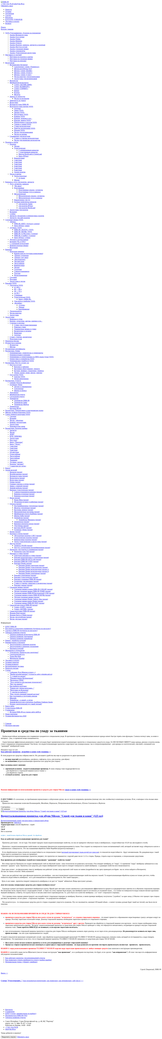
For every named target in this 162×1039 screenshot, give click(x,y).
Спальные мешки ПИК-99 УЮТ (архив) (29, 603)
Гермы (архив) (15, 482)
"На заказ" (18, 186)
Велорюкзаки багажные (19, 65)
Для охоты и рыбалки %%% (24, 301)
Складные (18, 269)
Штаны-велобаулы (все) (23, 69)
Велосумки (14, 102)
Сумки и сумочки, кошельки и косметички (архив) (33, 583)
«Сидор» (22, 305)
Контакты (9, 17)
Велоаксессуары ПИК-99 (19, 104)
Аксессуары (14, 315)
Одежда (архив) (15, 504)
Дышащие (13, 460)
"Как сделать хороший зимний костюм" (25, 694)
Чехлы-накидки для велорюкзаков (27, 77)
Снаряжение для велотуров (20, 136)
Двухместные (19, 261)
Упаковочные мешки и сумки (25, 329)
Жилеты (17, 94)
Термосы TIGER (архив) (23, 545)
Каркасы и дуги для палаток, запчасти (19, 182)
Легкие (17, 146)
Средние (13, 416)
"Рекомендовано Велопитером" (21, 678)
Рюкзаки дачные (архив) (23, 585)
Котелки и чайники (21, 367)
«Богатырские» (20, 259)
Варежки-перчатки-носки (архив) (26, 524)
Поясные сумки (20, 327)
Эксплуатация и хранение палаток (23, 644)
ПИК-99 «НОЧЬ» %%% (23, 232)
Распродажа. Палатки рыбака (16, 428)
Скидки (8, 15)
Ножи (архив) (15, 498)
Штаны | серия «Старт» (23, 75)
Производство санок (17, 426)
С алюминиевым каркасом (29, 150)
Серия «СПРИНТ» (21, 89)
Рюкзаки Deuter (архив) (23, 563)
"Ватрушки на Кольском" (19, 690)
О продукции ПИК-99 (13, 708)
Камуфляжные (24, 309)
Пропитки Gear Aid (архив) (24, 551)
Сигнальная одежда (17, 396)
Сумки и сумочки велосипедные (26, 138)
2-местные (18, 162)
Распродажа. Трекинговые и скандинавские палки (24, 410)
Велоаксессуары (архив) (19, 476)
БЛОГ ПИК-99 (10, 627)
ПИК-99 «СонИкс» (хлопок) (24, 236)
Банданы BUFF (15, 408)
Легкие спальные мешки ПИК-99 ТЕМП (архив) (32, 591)
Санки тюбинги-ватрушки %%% (17, 414)
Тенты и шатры (15, 174)
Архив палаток (19, 172)
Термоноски (14, 406)
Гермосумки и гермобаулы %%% (22, 359)
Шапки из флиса (20, 391)
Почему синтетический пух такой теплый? (26, 704)
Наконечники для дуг (22, 200)
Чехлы (12, 432)
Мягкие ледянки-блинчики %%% (17, 412)
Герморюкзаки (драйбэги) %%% (22, 361)
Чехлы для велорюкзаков (23, 132)
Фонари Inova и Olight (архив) (21, 615)
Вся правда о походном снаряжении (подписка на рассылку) (28, 628)
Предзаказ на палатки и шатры (21, 57)
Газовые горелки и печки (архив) (22, 484)
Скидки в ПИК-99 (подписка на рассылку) (21, 630)
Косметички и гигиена (22, 331)
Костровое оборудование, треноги (27, 369)
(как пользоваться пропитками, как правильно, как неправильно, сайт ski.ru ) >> (42, 981)
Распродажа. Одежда (13, 381)
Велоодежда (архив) (17, 478)
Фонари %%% (19, 130)
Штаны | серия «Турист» (23, 73)
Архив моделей (11, 470)
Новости (8, 9)
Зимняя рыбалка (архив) (19, 488)
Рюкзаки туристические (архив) (26, 577)
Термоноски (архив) (21, 522)
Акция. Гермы (15, 39)
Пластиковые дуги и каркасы (30, 192)
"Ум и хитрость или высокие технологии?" (26, 682)
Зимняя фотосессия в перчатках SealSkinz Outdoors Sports (31, 702)
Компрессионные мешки (19, 245)
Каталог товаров (7, 29)
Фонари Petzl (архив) (17, 613)
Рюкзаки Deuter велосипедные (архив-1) (34, 569)
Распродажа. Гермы (12, 351)
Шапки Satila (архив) (22, 516)
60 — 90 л (18, 289)
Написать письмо (11, 668)
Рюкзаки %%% (11, 283)
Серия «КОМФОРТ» (22, 87)
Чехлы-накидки (15, 313)
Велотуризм (9, 63)
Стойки (12, 214)
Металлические (20, 194)
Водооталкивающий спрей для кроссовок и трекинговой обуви (25, 821)
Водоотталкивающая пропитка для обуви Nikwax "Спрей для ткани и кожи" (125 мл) (52, 815)
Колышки (13, 212)
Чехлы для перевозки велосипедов (27, 140)
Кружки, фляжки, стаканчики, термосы (29, 371)
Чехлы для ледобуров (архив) (21, 617)
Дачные (21, 307)
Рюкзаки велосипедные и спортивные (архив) (31, 557)
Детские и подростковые (19, 240)
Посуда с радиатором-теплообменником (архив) (32, 547)
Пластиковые (19, 188)
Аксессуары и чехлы (17, 281)
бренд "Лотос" (15, 444)
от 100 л (17, 287)
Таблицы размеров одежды (15, 632)
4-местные (18, 166)
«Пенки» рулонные (21, 255)
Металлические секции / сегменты (32, 196)
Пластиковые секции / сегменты (31, 190)
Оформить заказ (7, 6)
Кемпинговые (19, 158)
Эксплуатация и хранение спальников (24, 646)
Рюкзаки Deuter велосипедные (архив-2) (34, 571)
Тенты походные (20, 176)
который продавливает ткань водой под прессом (80, 852)
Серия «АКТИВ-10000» (23, 85)
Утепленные (18, 389)
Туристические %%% (22, 297)
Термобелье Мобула (21, 404)
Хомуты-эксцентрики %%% (24, 128)
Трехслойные (15, 458)
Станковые (18, 295)
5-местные (18, 168)
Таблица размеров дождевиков (21, 636)
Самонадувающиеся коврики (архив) (28, 492)
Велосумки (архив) (17, 480)
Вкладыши (14, 247)
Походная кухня (16, 339)
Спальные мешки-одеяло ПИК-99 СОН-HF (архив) (33, 589)
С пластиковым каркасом (28, 152)
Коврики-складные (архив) (24, 496)
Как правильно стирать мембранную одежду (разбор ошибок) (28, 960)
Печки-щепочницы (21, 379)
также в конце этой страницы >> (78, 790)
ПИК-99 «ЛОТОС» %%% (23, 230)
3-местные (18, 164)
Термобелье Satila (20, 402)
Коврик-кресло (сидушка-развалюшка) (28, 253)
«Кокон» (13, 222)
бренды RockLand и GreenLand (30, 154)
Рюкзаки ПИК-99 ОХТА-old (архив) (27, 559)
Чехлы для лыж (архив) (18, 619)
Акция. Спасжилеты (17, 51)
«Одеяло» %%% (16, 228)
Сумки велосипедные (22, 126)
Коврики (8, 249)
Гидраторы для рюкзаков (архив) (26, 581)
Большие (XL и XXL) (18, 242)
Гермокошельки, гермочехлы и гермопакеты (26, 353)
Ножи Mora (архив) (21, 500)
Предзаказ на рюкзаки (18, 61)
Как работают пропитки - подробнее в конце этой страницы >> (26, 752)
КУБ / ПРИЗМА (16, 436)
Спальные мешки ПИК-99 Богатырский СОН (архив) (34, 593)
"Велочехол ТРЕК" (17, 680)
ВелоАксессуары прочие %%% (21, 106)
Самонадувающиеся (21, 271)
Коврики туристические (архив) (22, 490)
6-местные (18, 170)
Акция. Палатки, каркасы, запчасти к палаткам (27, 45)
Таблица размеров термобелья (21, 638)
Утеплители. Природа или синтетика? (24, 652)
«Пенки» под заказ (21, 257)
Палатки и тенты (11, 142)
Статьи (8, 670)
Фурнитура (14, 345)
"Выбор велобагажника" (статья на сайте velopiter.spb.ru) (31, 674)
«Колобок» (18, 303)
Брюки (16, 91)
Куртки (17, 92)
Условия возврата (11, 664)
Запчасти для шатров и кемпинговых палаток (27, 216)
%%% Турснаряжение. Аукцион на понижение (23, 33)
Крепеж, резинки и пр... (23, 118)
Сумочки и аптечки (17, 323)
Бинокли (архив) (16, 472)
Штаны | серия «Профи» (23, 71)
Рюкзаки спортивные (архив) (25, 575)
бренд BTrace (23, 156)
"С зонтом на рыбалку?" (19, 692)
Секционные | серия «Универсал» (26, 67)
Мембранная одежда (17, 394)
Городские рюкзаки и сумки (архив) (27, 555)
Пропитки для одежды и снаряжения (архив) (26, 549)
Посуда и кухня (15, 365)
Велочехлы (14, 81)
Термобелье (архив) (21, 518)
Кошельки (18, 333)
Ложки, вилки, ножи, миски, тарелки (28, 373)
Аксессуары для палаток (19, 210)
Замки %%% (18, 110)
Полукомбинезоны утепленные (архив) (29, 506)
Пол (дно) (13, 440)
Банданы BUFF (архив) (23, 528)
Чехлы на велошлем (21, 98)
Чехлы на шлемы (20, 134)
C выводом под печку (18, 466)
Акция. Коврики (16, 41)
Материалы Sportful (17, 658)
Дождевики (14, 393)
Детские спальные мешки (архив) (26, 597)
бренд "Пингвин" (16, 442)
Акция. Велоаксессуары (19, 35)
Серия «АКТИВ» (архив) (23, 609)
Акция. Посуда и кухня (18, 47)
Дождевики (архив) (21, 526)
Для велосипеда (16, 311)
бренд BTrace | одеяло (22, 238)
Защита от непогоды (17, 96)
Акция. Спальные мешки (19, 49)
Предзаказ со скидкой (13, 55)
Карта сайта (9, 706)
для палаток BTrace (26, 206)
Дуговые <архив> (16, 462)
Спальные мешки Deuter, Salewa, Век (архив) (31, 599)
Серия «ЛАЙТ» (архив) (23, 607)
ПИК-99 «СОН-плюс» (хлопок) (26, 234)
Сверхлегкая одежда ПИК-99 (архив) (24, 605)
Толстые (17, 273)
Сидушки (13, 277)
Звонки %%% (19, 112)
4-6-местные (14, 452)
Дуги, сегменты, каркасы (19, 184)
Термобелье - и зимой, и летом (21, 700)
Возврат (8, 23)
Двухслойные (19, 263)
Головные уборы (16, 385)
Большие (13, 418)
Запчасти (13, 430)
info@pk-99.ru (19, 4)
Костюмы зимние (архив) (23, 510)
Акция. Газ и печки (17, 37)
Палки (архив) (15, 532)
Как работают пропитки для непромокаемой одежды (25, 958)
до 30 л (16, 293)
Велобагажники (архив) (19, 474)
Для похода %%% (16, 285)
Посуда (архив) (15, 544)
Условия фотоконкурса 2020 (15, 716)
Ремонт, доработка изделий (15, 640)
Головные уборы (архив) (23, 530)
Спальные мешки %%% (14, 220)
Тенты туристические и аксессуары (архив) (30, 542)
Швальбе (13, 698)
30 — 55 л (18, 291)
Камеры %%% (19, 116)
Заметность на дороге (18, 100)
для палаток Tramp (25, 204)
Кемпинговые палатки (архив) (25, 540)
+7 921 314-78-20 (7, 4)
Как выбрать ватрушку (18, 686)
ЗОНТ (12, 434)
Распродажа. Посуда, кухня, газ (17, 363)
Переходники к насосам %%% (25, 122)
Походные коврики (17, 251)
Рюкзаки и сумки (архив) (19, 553)
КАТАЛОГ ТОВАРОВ (13, 19)
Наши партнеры (11, 714)
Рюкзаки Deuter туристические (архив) (33, 567)
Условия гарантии (12, 662)
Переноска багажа (12, 341)
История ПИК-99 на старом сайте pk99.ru (25, 712)
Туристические (19, 148)
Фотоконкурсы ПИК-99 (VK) (16, 1015)
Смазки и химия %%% (22, 124)
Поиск (3, 27)
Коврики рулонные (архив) (24, 494)
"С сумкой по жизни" (18, 676)
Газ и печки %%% (16, 375)
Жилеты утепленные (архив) (25, 508)
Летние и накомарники (23, 387)
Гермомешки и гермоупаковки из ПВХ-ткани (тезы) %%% (32, 357)
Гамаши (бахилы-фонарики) (20, 383)
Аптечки (17, 108)
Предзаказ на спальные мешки (21, 59)
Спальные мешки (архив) (19, 587)
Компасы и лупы (16, 319)
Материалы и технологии (15, 650)
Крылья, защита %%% (22, 120)
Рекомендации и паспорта (15, 642)
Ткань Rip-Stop (15, 656)
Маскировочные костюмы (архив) (27, 512)
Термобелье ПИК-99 (21, 400)
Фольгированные (20, 275)
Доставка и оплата (12, 21)
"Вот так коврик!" (16, 684)
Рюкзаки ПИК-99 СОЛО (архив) (26, 561)
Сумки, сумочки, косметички (21, 337)
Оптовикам (9, 13)
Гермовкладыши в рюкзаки (20, 355)
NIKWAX (17, 823)
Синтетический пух (17, 654)
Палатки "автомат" (17, 464)
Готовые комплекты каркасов (25, 202)
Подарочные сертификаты (15, 349)
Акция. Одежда (15, 43)
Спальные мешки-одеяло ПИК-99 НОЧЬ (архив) (32, 595)
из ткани (22, 178)
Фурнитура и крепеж (13, 343)
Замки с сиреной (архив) (19, 486)
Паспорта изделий (16, 648)
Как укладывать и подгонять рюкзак (23, 696)
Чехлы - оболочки (16, 420)
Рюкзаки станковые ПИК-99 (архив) (27, 579)
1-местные (18, 160)
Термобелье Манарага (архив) (30, 520)
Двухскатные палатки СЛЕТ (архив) (28, 536)
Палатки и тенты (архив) (19, 534)
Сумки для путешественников (25, 325)
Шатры (17, 180)
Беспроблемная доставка (14, 666)
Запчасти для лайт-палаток (20, 218)
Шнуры (12, 347)
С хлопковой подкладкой (19, 243)
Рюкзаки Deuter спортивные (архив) (32, 573)
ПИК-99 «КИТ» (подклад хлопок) (27, 224)
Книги (7, 468)
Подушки (13, 279)
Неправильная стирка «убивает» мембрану (21, 962)
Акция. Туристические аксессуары (23, 53)
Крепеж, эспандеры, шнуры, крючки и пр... (26, 321)
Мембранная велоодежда (19, 83)
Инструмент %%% (21, 114)
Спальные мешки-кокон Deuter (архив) (28, 601)
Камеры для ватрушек (18, 422)
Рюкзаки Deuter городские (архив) (31, 565)
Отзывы (8, 11)
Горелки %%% (19, 377)
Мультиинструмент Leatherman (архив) (28, 502)
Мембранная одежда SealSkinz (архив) (28, 514)
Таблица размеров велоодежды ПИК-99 (25, 634)
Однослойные (15, 454)
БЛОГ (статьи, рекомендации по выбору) (20, 1013)
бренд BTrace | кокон (22, 226)
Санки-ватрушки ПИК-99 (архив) (22, 611)
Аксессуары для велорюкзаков (25, 79)
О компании (10, 710)
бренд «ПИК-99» (25, 299)
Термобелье (14, 398)
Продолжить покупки (9, 1037)
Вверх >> (4, 973)
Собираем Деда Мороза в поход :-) (22, 672)
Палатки (13, 144)
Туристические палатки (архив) (26, 538)
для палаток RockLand (27, 208)
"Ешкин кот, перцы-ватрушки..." (22, 688)
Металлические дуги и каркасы (30, 198)
